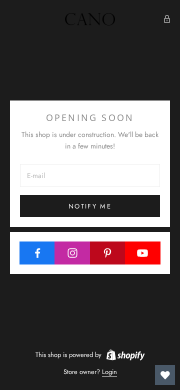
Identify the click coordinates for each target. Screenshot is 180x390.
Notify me (90, 206)
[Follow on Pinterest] (107, 253)
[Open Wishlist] (165, 375)
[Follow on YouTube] (143, 253)
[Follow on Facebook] (37, 253)
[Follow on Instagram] (72, 253)
